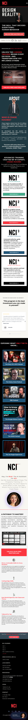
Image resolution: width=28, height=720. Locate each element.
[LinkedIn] (15, 711)
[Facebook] (9, 711)
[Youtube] (19, 711)
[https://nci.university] (5, 3)
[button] (26, 3)
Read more (6, 323)
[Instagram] (12, 711)
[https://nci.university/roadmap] (14, 538)
